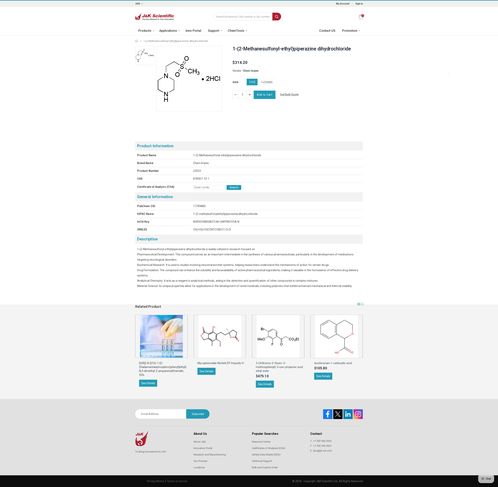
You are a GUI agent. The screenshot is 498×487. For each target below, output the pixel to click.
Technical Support (262, 461)
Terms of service (177, 481)
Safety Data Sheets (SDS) (266, 454)
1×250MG (267, 82)
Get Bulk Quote (289, 94)
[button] (358, 304)
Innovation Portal (203, 448)
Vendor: (237, 70)
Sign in (359, 3)
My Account (342, 3)
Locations (199, 467)
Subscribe (198, 414)
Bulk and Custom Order (265, 467)
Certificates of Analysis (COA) (268, 448)
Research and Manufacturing (210, 454)
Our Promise (200, 461)
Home (136, 41)
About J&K (200, 441)
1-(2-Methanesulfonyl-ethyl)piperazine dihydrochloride (291, 49)
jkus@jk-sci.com (322, 450)
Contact (316, 434)
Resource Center (261, 441)
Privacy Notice (155, 481)
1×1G (252, 82)
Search (276, 16)
